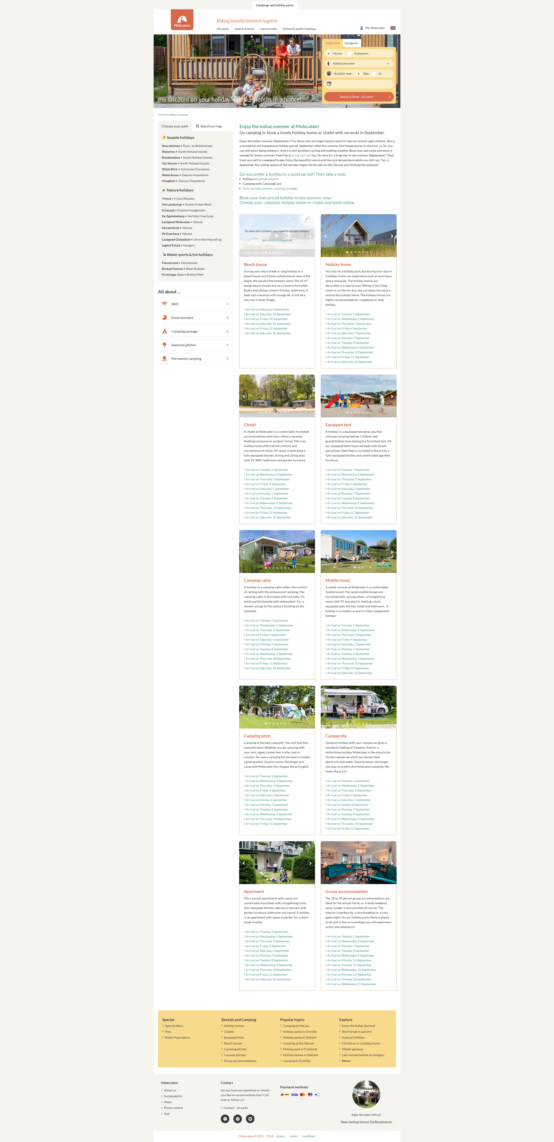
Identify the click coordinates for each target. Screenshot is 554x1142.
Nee (366, 73)
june (261, 179)
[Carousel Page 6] (367, 252)
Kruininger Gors (183, 274)
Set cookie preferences (277, 240)
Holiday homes (234, 1026)
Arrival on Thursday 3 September (349, 323)
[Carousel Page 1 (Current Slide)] (347, 252)
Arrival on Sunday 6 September (266, 800)
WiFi (175, 304)
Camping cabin (257, 580)
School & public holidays (299, 29)
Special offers (174, 1026)
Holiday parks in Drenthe (300, 1031)
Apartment (254, 891)
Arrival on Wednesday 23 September (351, 984)
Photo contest (173, 1108)
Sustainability (173, 1096)
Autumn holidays (353, 1037)
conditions (309, 1136)
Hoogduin (183, 181)
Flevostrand (180, 263)
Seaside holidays (180, 137)
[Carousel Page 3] (355, 252)
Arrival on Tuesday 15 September (349, 965)
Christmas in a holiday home (361, 1043)
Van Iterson (185, 163)
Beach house (255, 264)
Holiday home (338, 264)
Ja (379, 73)
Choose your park (175, 126)
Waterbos (184, 151)
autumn (273, 179)
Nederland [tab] (332, 43)
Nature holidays (179, 190)
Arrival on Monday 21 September (349, 974)
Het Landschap (186, 204)
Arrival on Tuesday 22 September (349, 979)
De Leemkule (177, 228)
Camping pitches (235, 1049)
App (167, 1113)
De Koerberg (177, 233)
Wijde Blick (185, 169)
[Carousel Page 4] (359, 252)
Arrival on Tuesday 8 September (348, 342)
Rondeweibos (187, 157)
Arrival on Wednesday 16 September (351, 970)
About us (170, 1090)
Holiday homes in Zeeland (300, 1055)
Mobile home (337, 580)
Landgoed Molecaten (182, 222)
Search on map (211, 126)
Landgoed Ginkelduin (191, 239)
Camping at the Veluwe (298, 1043)
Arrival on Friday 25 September (266, 328)
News (168, 1102)
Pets (168, 1031)
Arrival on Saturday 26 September (268, 333)
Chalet (250, 424)
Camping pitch (257, 735)
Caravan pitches (235, 1055)
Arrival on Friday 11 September (348, 357)
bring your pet (301, 155)
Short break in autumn (357, 1031)
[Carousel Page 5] (363, 252)
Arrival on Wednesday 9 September (351, 347)
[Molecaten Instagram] (237, 1119)
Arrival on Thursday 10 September (350, 352)
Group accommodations (240, 1061)
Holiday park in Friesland (300, 1049)
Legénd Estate (178, 245)
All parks (223, 29)
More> (346, 1061)
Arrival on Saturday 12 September (268, 314)
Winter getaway (352, 1049)
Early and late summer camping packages (270, 188)
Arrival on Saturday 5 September (267, 309)
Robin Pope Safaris (177, 1037)
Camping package (184, 331)
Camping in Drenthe (296, 1061)
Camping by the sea (296, 1026)
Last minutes (268, 29)
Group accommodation (346, 891)
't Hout (178, 198)
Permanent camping (186, 358)
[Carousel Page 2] (351, 252)
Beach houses (233, 1043)
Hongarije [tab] (351, 43)
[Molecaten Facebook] (225, 1119)
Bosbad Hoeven (183, 268)
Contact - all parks (236, 1108)
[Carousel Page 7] (371, 252)
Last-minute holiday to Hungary (363, 1055)
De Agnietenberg (187, 216)
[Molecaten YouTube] (250, 1119)
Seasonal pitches (183, 345)
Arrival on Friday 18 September (266, 319)
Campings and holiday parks (275, 5)
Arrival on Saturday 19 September (268, 323)
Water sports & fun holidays (189, 254)
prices (294, 1136)
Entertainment (182, 317)
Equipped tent (338, 424)
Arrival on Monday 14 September (349, 960)
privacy (280, 1136)
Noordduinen (187, 146)
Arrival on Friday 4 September (347, 328)
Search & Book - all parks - (357, 96)
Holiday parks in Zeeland (299, 1037)
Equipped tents (234, 1037)
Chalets (229, 1031)
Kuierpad (183, 210)
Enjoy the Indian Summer (358, 1026)
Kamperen (360, 53)
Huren (337, 53)
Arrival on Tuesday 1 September (348, 314)
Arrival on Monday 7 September (348, 338)
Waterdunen (185, 175)
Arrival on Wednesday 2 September (351, 319)
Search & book (244, 29)
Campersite (336, 735)
